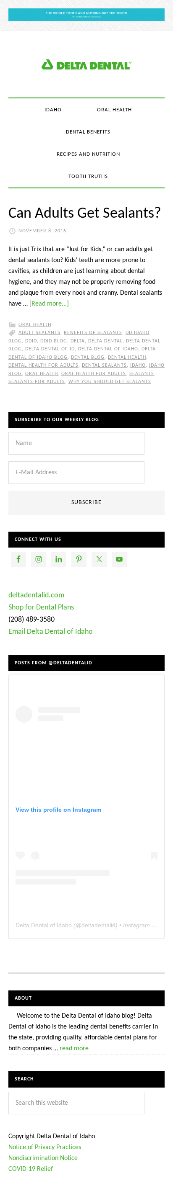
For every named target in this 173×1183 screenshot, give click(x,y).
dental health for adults (43, 365)
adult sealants (39, 332)
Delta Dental (105, 341)
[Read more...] (49, 304)
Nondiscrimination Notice (43, 1158)
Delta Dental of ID (50, 349)
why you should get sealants (109, 381)
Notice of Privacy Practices (44, 1147)
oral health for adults (93, 373)
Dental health (127, 357)
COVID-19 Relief (30, 1169)
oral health (41, 373)
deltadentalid (98, 925)
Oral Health (34, 324)
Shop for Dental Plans (41, 608)
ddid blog (53, 341)
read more (74, 1048)
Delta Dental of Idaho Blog (86, 64)
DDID (31, 341)
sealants (141, 373)
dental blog (88, 357)
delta (78, 341)
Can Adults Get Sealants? (84, 213)
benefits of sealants (93, 332)
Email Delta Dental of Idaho (50, 632)
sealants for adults (36, 381)
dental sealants (104, 365)
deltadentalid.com (36, 595)
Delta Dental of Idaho (108, 349)
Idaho (138, 365)
